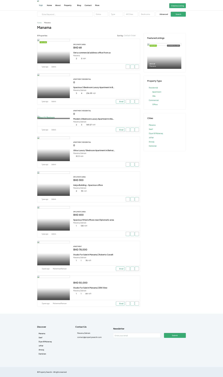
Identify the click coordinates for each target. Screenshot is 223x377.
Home (49, 5)
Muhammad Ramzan (60, 269)
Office (155, 104)
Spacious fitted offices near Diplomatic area (93, 220)
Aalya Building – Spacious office (88, 185)
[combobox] (101, 14)
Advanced (163, 14)
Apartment (156, 92)
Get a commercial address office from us (92, 52)
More (97, 5)
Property (68, 5)
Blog (79, 5)
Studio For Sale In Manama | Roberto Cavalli (93, 254)
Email (121, 101)
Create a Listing (177, 6)
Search (178, 14)
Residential (153, 87)
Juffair (151, 137)
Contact (88, 5)
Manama (152, 125)
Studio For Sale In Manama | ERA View (90, 287)
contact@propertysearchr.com (89, 337)
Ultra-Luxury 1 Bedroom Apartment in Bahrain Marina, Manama (101, 150)
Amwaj (151, 142)
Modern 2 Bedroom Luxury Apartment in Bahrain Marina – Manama (103, 119)
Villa (153, 96)
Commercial (154, 100)
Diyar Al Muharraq (156, 133)
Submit (175, 335)
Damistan (153, 146)
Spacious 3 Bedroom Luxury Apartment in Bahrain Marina (99, 87)
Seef (151, 129)
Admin (54, 67)
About (58, 5)
